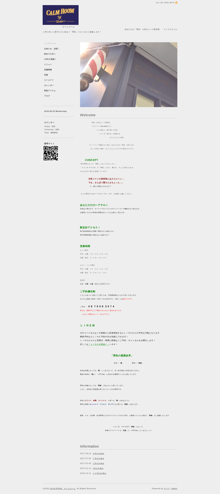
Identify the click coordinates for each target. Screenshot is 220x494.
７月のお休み (98, 458)
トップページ (50, 43)
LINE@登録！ (50, 59)
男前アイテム (50, 91)
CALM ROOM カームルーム (63, 489)
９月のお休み (98, 454)
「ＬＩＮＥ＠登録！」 (98, 344)
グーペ (167, 489)
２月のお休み (98, 463)
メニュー (48, 64)
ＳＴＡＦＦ (49, 80)
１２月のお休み (99, 473)
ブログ (47, 96)
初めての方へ (50, 54)
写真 (46, 75)
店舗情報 (48, 70)
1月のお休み (98, 468)
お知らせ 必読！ (52, 49)
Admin (174, 489)
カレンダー (49, 85)
